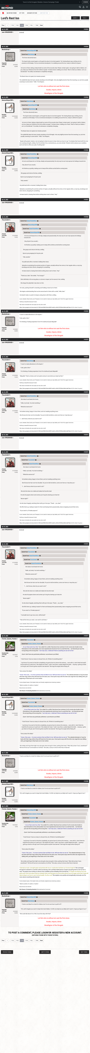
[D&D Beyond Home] (7, 7)
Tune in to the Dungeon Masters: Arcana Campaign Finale (41, 2)
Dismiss (85, 2)
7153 (17, 25)
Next (41, 25)
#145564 (86, 46)
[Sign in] (83, 7)
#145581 (86, 806)
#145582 (86, 893)
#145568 (86, 217)
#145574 (86, 452)
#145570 (86, 339)
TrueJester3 (31, 460)
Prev (3, 25)
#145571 (86, 356)
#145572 (86, 392)
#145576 (86, 544)
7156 (31, 25)
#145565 (86, 97)
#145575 (86, 526)
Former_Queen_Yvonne (34, 643)
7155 (26, 25)
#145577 (86, 636)
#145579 (86, 752)
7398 (37, 25)
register (57, 932)
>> (36, 50)
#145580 (86, 781)
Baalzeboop (31, 54)
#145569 (86, 311)
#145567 (86, 199)
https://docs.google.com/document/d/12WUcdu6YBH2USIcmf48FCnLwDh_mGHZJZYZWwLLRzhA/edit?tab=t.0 (45, 307)
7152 (12, 25)
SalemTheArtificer (32, 154)
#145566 (86, 150)
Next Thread (84, 952)
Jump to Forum (45, 952)
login (44, 932)
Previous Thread (7, 952)
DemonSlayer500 (31, 50)
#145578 (86, 694)
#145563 (86, 29)
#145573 (86, 434)
